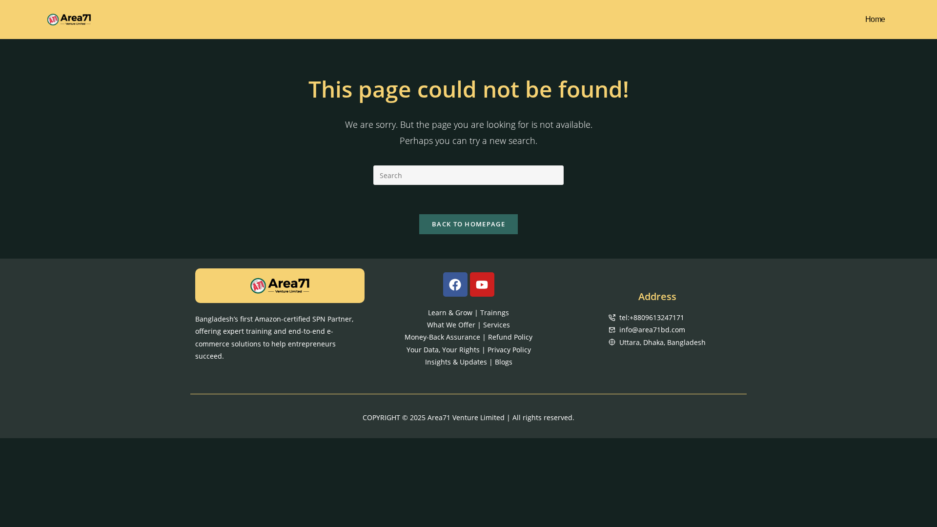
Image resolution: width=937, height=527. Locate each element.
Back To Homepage (468, 224)
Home (875, 19)
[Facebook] (455, 284)
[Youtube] (482, 284)
